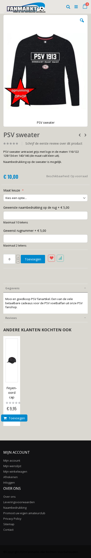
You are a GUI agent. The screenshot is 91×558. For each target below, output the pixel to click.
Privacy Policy (12, 519)
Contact (8, 530)
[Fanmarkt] (24, 6)
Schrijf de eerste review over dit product (53, 143)
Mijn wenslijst (12, 466)
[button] (81, 24)
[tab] (45, 288)
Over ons (9, 497)
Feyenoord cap (11, 392)
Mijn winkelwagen (15, 471)
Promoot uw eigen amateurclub (24, 513)
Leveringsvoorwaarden (19, 502)
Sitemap (8, 524)
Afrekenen (10, 477)
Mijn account (11, 460)
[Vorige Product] (79, 135)
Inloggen (9, 482)
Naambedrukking (15, 508)
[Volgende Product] (85, 135)
